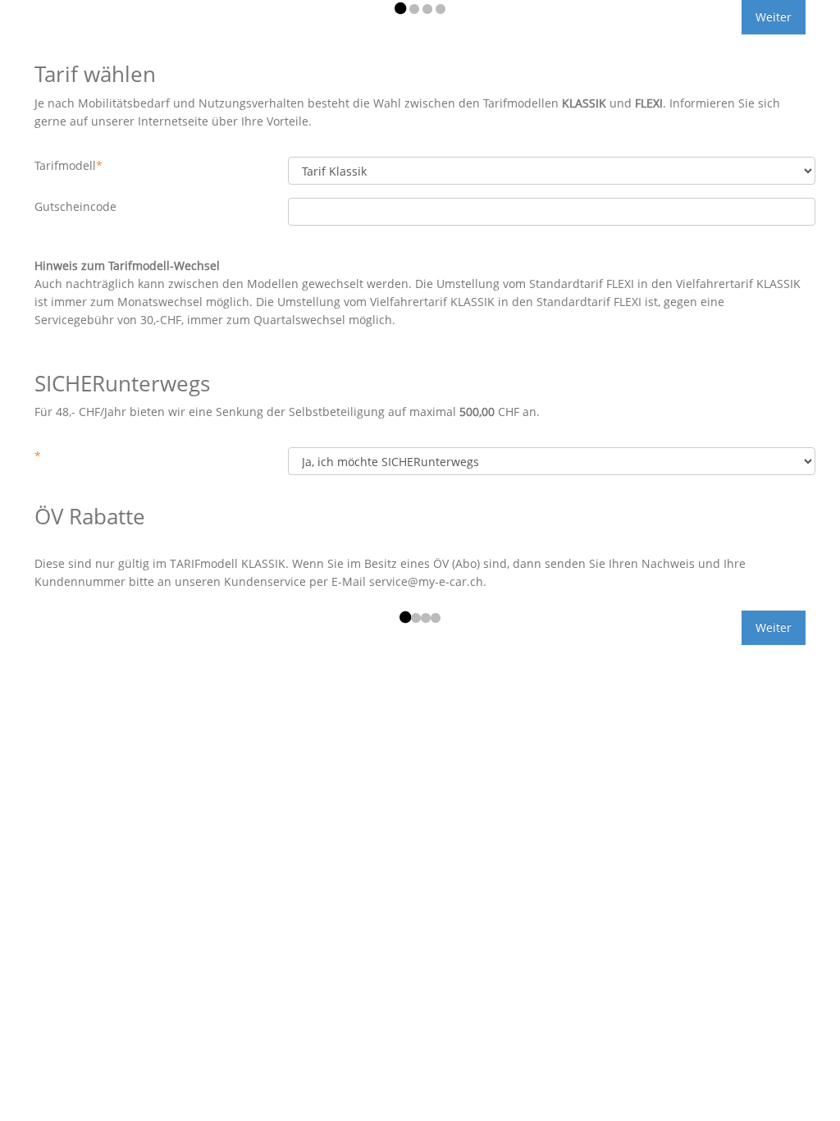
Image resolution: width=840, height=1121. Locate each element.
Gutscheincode (75, 206)
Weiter (774, 17)
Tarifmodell (68, 165)
